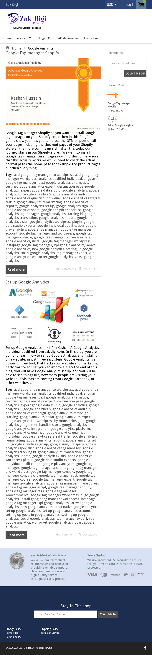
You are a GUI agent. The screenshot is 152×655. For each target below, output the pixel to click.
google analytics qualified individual (33, 198)
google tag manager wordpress (54, 495)
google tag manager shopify (69, 487)
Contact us (91, 38)
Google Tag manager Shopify (32, 53)
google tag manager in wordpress (73, 483)
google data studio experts (55, 460)
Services (21, 38)
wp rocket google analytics (52, 257)
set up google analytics (23, 511)
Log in (130, 5)
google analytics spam (22, 210)
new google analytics (48, 249)
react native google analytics (76, 507)
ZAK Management (68, 38)
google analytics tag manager (58, 448)
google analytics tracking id (62, 214)
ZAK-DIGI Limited (22, 648)
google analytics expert (74, 417)
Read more (16, 269)
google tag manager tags (25, 491)
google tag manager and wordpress (46, 233)
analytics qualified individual (60, 179)
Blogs (42, 38)
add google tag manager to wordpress (43, 175)
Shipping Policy (49, 628)
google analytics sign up (74, 206)
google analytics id (76, 425)
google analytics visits (49, 456)
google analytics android (71, 194)
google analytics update (57, 218)
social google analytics (38, 253)
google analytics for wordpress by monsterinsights (45, 421)
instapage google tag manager (29, 245)
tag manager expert (72, 253)
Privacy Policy (13, 628)
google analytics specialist (61, 210)
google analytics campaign (26, 413)
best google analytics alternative (63, 182)
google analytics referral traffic (46, 436)
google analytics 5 (37, 194)
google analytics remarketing (39, 202)
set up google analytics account (66, 511)
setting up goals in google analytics (33, 515)
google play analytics (58, 464)
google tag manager (43, 229)
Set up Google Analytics (27, 282)
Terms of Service (50, 632)
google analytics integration (27, 429)
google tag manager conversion (58, 237)
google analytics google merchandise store (51, 423)
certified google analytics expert (30, 186)
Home (7, 38)
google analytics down (37, 417)
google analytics (74, 190)
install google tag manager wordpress (61, 241)
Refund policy (13, 636)
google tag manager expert (53, 479)
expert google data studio (40, 190)
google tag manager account (43, 468)
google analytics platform (70, 429)
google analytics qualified (25, 432)
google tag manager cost (58, 475)
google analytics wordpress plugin (55, 222)
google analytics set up (36, 206)
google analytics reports (45, 440)
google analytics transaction (59, 452)
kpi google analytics (69, 245)
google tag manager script (26, 487)
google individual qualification (60, 225)
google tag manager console (52, 472)
